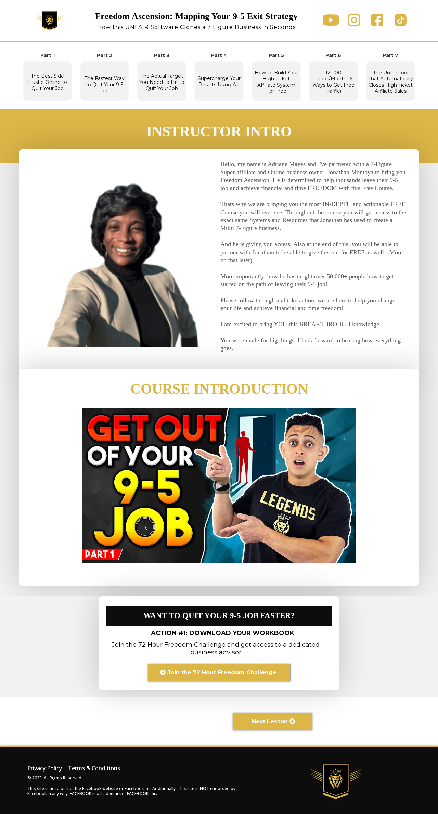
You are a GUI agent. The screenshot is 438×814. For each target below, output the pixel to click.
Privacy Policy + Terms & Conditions (73, 768)
